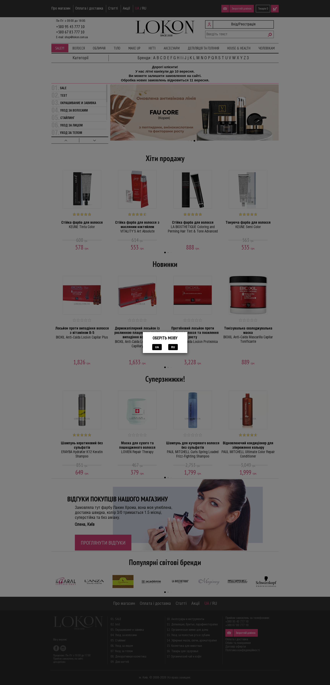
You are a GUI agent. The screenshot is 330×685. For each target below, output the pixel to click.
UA (157, 347)
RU (173, 347)
